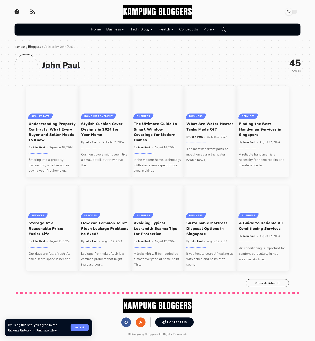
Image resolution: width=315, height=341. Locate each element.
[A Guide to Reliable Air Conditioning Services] (262, 201)
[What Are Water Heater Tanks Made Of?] (210, 102)
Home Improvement (98, 116)
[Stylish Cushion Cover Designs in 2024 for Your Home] (105, 102)
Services (248, 116)
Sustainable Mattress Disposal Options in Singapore (207, 228)
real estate (40, 116)
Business (143, 116)
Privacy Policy (18, 330)
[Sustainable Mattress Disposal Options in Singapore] (210, 201)
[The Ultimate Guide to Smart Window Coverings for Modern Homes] (157, 102)
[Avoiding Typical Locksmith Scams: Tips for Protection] (157, 201)
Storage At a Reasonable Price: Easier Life (46, 228)
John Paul (39, 147)
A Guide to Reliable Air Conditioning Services (261, 226)
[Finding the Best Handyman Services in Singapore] (262, 102)
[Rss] (32, 11)
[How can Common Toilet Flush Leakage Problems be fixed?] (105, 201)
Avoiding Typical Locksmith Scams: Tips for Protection (155, 228)
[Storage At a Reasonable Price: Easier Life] (52, 201)
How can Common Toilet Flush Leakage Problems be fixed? (104, 228)
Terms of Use (46, 330)
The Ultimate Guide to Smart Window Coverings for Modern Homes (155, 132)
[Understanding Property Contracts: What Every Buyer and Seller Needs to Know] (52, 102)
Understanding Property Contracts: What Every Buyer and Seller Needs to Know (52, 132)
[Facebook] (17, 11)
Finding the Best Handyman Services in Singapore (260, 129)
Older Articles (265, 283)
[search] (224, 30)
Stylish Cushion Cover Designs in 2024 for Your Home (102, 129)
